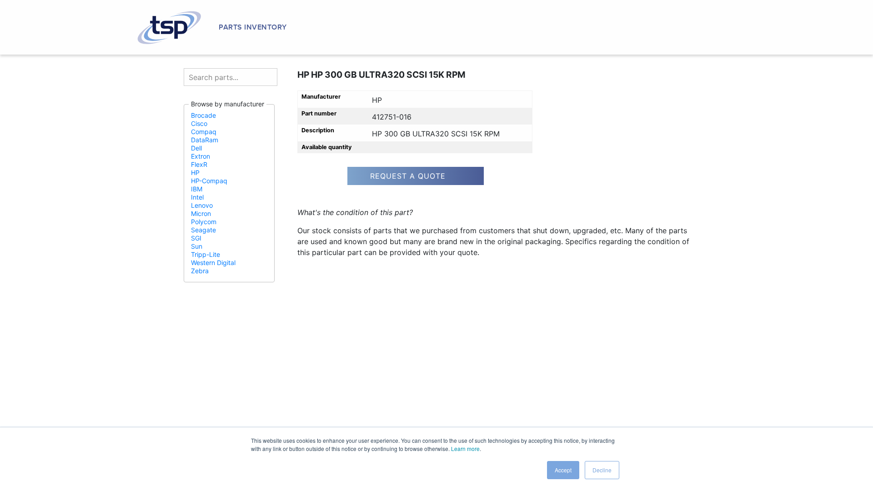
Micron (201, 213)
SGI (196, 238)
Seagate (203, 230)
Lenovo (202, 205)
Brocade (203, 115)
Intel (197, 197)
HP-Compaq (209, 181)
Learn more (465, 448)
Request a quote (408, 175)
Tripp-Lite (205, 254)
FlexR (199, 164)
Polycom (203, 221)
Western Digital (213, 262)
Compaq (203, 131)
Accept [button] (563, 470)
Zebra (200, 271)
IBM (196, 189)
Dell (196, 148)
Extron (200, 156)
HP (195, 172)
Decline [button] (602, 470)
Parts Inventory (253, 27)
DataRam (204, 140)
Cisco (199, 123)
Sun (196, 246)
